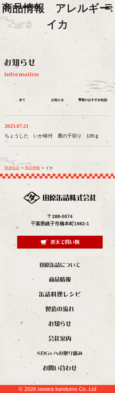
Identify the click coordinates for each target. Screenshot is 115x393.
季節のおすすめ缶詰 (92, 100)
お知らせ (57, 100)
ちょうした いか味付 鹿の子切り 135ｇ (52, 136)
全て (22, 100)
